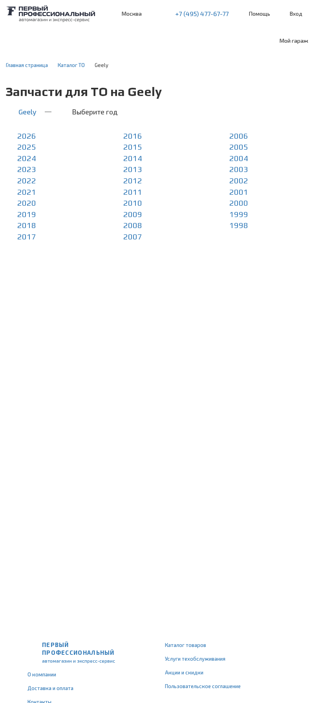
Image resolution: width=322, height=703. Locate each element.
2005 (238, 146)
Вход (296, 13)
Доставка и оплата (50, 688)
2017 (26, 236)
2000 (238, 202)
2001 (238, 191)
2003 (238, 169)
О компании (41, 674)
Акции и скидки (184, 672)
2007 (132, 236)
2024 (26, 158)
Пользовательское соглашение (203, 686)
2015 (132, 146)
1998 (238, 225)
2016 (132, 135)
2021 (26, 191)
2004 (238, 158)
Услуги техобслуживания (195, 659)
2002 (238, 180)
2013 (132, 169)
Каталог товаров (185, 645)
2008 (132, 225)
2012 (132, 180)
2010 (132, 202)
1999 (238, 214)
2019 (26, 214)
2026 (26, 135)
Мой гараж (294, 40)
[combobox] (59, 41)
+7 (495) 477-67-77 (202, 13)
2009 (132, 214)
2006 (238, 135)
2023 (26, 169)
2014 (132, 158)
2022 (26, 180)
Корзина (312, 14)
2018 (26, 225)
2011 (132, 191)
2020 (26, 202)
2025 (26, 146)
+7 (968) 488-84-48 (154, 14)
